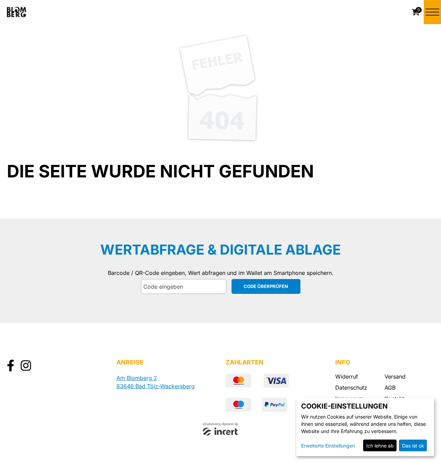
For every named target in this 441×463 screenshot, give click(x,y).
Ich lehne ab (380, 446)
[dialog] (365, 427)
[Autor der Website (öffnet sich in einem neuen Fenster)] (221, 432)
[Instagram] (26, 366)
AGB (390, 387)
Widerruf (346, 376)
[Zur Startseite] (16, 12)
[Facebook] (10, 366)
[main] (220, 156)
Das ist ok (413, 446)
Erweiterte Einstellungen (328, 446)
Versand (395, 376)
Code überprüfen (266, 286)
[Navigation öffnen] (432, 12)
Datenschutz (351, 387)
